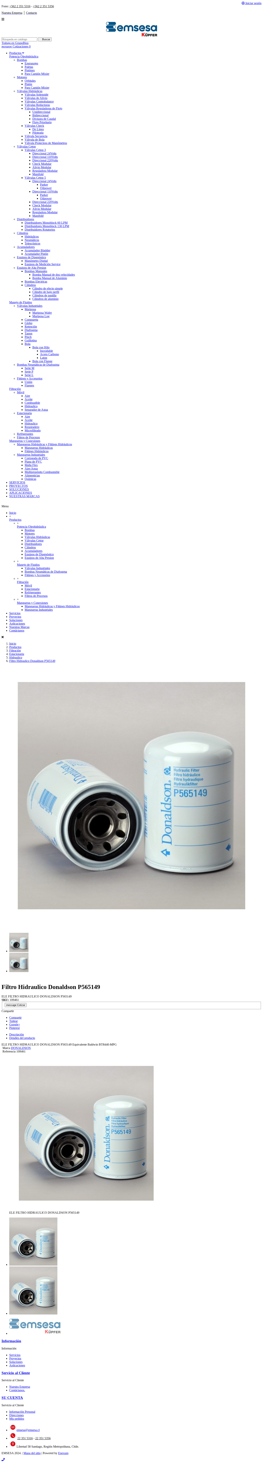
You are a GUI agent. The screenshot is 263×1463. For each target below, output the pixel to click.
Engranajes (31, 63)
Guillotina (31, 340)
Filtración (15, 389)
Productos (15, 519)
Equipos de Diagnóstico (31, 257)
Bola (27, 344)
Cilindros (22, 233)
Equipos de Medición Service (42, 264)
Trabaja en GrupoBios (15, 43)
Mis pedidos (16, 1418)
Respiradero (32, 427)
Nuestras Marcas (19, 627)
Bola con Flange (42, 361)
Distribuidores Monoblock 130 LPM (47, 226)
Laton (43, 357)
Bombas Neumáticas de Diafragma (38, 364)
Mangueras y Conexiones (24, 440)
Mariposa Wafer (42, 312)
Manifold (38, 174)
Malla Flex (31, 465)
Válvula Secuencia (36, 136)
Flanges (29, 385)
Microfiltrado (33, 430)
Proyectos (15, 616)
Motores (22, 77)
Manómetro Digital (36, 260)
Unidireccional (41, 112)
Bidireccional (40, 115)
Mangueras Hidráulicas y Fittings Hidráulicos (44, 444)
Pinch (28, 337)
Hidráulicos (32, 236)
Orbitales (30, 80)
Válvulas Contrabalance (39, 101)
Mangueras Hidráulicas (39, 447)
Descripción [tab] (16, 1034)
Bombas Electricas (36, 281)
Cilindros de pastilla (44, 295)
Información (11, 1341)
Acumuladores (26, 247)
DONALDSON (21, 1048)
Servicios (14, 613)
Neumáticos (32, 240)
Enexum (63, 1453)
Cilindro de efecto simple (47, 288)
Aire (27, 395)
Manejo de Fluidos (20, 302)
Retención (31, 326)
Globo (28, 323)
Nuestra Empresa (19, 1386)
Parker (44, 184)
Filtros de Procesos (28, 437)
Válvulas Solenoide (36, 94)
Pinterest (14, 1028)
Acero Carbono (49, 354)
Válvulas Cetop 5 (35, 177)
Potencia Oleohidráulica (23, 56)
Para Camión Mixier (37, 73)
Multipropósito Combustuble (42, 472)
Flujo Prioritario (42, 122)
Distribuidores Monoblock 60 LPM (46, 222)
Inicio (12, 512)
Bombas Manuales (36, 271)
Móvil (20, 392)
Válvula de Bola (34, 139)
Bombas (22, 60)
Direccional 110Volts (45, 157)
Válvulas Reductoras (37, 105)
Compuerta (31, 319)
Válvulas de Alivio (36, 98)
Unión (28, 382)
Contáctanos (16, 630)
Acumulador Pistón (36, 253)
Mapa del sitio (32, 1453)
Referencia (9, 1051)
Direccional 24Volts (44, 153)
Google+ (14, 1024)
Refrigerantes (25, 434)
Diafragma (31, 330)
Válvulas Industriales (29, 305)
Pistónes (30, 70)
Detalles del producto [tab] (22, 1038)
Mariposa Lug (40, 316)
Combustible (32, 402)
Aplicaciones (17, 623)
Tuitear (13, 1021)
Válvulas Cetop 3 (35, 150)
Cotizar (15, 1005)
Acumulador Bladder (37, 250)
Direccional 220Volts (45, 160)
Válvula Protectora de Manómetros (46, 143)
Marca (6, 1048)
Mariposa (30, 309)
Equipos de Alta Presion (31, 267)
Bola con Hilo (40, 347)
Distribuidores (25, 219)
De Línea (38, 129)
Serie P (29, 371)
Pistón (28, 84)
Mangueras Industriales (31, 454)
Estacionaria (24, 413)
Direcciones (16, 1415)
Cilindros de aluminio (45, 298)
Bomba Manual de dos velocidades (53, 274)
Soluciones (16, 620)
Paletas (29, 66)
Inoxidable (46, 350)
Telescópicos (32, 243)
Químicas (30, 479)
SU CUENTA (12, 1398)
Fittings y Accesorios (29, 378)
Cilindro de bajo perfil (45, 292)
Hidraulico (31, 406)
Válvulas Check (34, 125)
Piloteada (38, 132)
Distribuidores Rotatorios (40, 229)
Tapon (28, 333)
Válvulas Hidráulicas (29, 91)
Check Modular (41, 163)
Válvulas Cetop (26, 146)
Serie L (29, 375)
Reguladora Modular (45, 170)
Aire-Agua (31, 468)
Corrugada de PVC (36, 458)
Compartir (15, 1017)
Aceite (29, 399)
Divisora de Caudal (44, 118)
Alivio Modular (41, 167)
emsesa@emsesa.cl (28, 1430)
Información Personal (22, 1411)
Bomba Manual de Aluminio (49, 278)
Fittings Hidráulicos (37, 451)
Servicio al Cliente (16, 1373)
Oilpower (46, 188)
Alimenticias (32, 475)
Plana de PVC (33, 461)
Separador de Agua (36, 409)
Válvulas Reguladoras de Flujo (43, 108)
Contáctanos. (17, 1390)
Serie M (29, 368)
